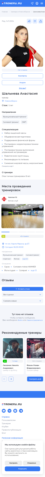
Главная (5, 12)
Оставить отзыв (24, 289)
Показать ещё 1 (8, 166)
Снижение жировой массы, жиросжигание (23, 163)
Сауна (6, 267)
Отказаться (31, 463)
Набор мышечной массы (15, 133)
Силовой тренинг (32, 255)
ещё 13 (34, 270)
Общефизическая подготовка (17, 137)
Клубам (5, 427)
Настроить (13, 463)
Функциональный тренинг (13, 255)
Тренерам (6, 423)
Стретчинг (7, 259)
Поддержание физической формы (19, 140)
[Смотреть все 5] (22, 216)
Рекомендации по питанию (16, 159)
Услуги (22, 83)
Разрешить (22, 469)
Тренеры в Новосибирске (20, 12)
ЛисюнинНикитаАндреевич (10, 366)
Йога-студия (9, 270)
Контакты (22, 76)
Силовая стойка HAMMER (24, 267)
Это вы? (22, 88)
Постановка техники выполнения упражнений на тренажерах (18, 151)
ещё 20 (25, 259)
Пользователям (9, 420)
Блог (4, 433)
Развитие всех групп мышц (16, 156)
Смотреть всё (35, 379)
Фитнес (17, 259)
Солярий (23, 270)
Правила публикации (11, 430)
